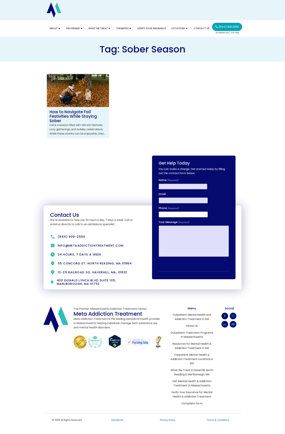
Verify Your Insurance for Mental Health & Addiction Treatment (191, 394)
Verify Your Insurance (151, 28)
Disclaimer (117, 420)
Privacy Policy (167, 420)
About (53, 28)
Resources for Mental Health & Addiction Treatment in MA (191, 346)
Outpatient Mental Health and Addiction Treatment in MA (192, 317)
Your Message (174, 222)
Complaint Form (192, 403)
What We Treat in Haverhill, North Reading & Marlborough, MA (192, 372)
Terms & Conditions (218, 420)
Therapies (122, 28)
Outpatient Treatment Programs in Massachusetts (192, 335)
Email (162, 194)
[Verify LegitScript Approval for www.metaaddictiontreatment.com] (117, 347)
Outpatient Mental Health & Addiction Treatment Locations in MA (192, 359)
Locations (178, 28)
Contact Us (201, 28)
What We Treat (98, 28)
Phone (169, 208)
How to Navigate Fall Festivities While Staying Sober (73, 116)
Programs (73, 28)
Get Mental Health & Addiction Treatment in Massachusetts (191, 383)
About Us (192, 326)
